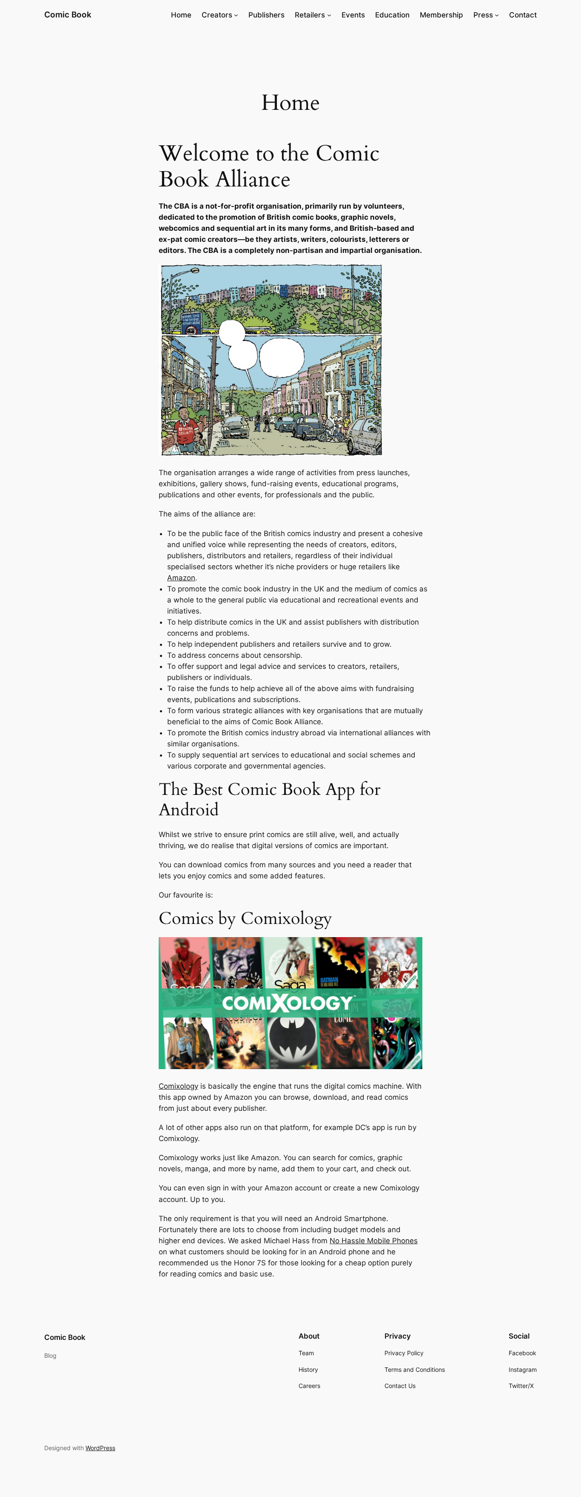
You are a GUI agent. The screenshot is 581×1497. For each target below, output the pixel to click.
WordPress (100, 1447)
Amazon (181, 578)
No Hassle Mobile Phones (374, 1240)
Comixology (178, 1086)
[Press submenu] (497, 15)
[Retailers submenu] (329, 15)
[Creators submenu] (236, 15)
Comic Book (67, 14)
